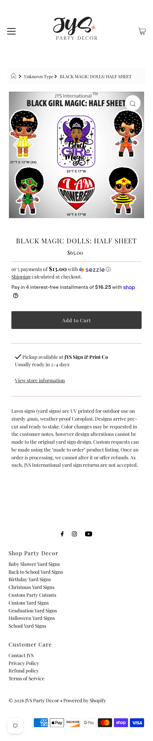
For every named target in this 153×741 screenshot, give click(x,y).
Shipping (21, 276)
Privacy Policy (24, 663)
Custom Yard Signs (29, 602)
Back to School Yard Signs (36, 571)
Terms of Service (26, 678)
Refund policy (24, 670)
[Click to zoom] (133, 103)
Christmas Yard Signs (31, 587)
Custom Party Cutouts (32, 594)
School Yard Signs (27, 625)
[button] (76, 269)
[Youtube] (88, 533)
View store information (40, 380)
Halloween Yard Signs (32, 618)
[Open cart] (142, 30)
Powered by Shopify (84, 700)
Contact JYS (21, 655)
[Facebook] (62, 533)
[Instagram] (74, 533)
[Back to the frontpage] (14, 76)
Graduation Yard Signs (33, 610)
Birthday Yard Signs (30, 579)
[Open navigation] (11, 30)
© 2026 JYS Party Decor (34, 700)
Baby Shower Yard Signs (34, 564)
